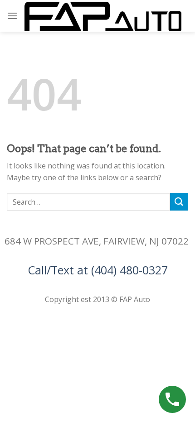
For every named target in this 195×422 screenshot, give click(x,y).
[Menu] (12, 16)
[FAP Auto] (102, 15)
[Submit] (179, 202)
